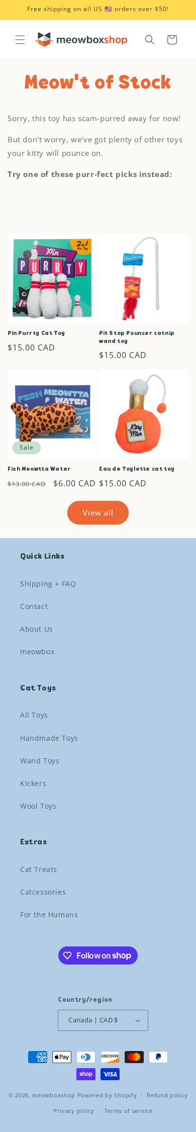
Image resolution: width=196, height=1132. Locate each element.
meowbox (37, 651)
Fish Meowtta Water (39, 469)
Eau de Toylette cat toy (137, 469)
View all (98, 512)
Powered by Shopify (107, 1095)
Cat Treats (38, 869)
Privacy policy (73, 1110)
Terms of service (129, 1110)
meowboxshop (53, 1095)
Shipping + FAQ (48, 583)
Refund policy (167, 1095)
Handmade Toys (49, 738)
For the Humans (49, 914)
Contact (34, 606)
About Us (36, 629)
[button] (20, 40)
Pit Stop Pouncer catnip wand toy (137, 337)
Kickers (33, 783)
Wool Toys (38, 806)
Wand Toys (39, 760)
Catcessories (43, 892)
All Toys (34, 715)
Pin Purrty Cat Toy (36, 333)
